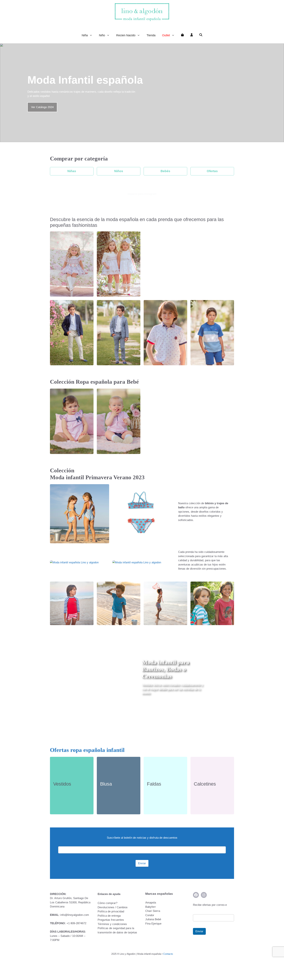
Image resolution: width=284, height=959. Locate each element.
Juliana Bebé (153, 919)
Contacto (168, 953)
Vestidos (62, 784)
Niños (118, 171)
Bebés (165, 171)
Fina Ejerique (153, 923)
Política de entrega (109, 915)
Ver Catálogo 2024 (42, 107)
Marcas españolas (159, 893)
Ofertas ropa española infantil (87, 750)
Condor (149, 915)
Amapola (150, 902)
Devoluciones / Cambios (113, 907)
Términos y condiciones (112, 924)
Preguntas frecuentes (111, 919)
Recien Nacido (125, 35)
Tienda (151, 35)
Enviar (142, 863)
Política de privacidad (111, 911)
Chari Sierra (152, 911)
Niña (85, 35)
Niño (102, 35)
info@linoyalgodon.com (74, 914)
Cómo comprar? (107, 903)
